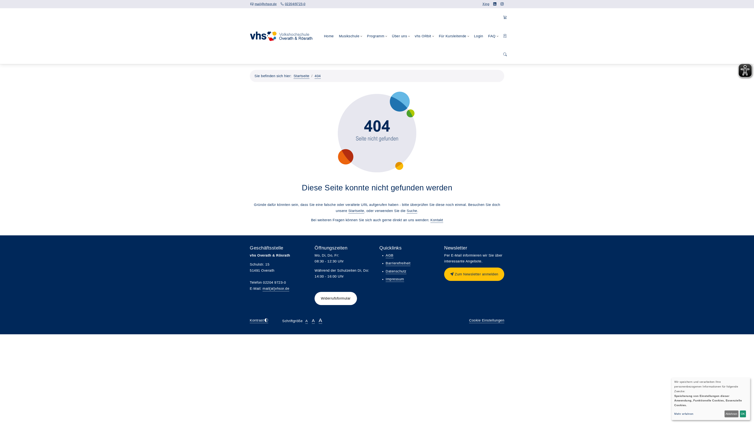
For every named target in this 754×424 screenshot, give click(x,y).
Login (478, 36)
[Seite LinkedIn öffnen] (495, 4)
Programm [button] (375, 36)
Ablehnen (731, 413)
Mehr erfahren (684, 413)
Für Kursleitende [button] (452, 36)
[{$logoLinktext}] (283, 36)
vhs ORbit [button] (423, 36)
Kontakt (436, 220)
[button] (505, 17)
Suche (412, 211)
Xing (485, 4)
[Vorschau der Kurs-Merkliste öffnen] (505, 36)
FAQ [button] (492, 36)
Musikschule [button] (349, 36)
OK (743, 413)
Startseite (301, 76)
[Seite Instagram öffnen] (502, 4)
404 (318, 76)
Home (329, 36)
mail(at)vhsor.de (276, 289)
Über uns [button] (399, 36)
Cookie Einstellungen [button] (486, 320)
